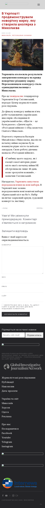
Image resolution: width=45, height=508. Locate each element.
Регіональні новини (22, 35)
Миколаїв (6, 35)
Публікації (8, 382)
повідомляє (16, 96)
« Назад (4, 208)
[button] (38, 4)
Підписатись (34, 335)
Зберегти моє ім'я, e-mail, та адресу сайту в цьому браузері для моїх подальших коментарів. (20, 306)
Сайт (4, 296)
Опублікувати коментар (15, 314)
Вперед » (40, 208)
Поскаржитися (10, 428)
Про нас (6, 424)
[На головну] (17, 4)
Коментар (6, 245)
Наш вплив (8, 386)
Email (4, 286)
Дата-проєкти (9, 390)
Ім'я (4, 277)
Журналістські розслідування (18, 377)
